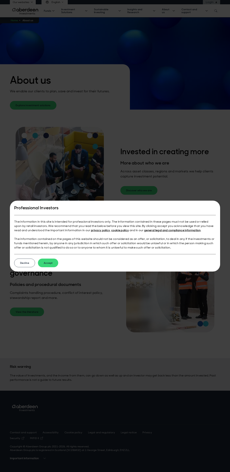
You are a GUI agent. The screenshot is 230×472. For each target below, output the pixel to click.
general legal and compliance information (172, 230)
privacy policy (100, 230)
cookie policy (120, 230)
